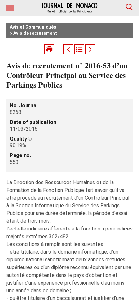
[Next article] (90, 49)
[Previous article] (68, 49)
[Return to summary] (79, 49)
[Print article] (49, 49)
